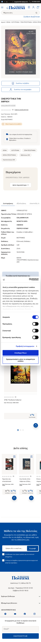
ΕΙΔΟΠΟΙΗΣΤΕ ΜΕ (20, 636)
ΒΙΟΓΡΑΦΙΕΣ (9, 119)
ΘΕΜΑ (8, 22)
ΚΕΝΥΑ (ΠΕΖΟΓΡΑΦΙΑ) (9, 155)
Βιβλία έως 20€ (25, 155)
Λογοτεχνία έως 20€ (9, 160)
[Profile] (33, 7)
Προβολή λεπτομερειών (25, 346)
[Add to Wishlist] (14, 456)
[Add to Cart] (35, 425)
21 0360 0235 (36, 2)
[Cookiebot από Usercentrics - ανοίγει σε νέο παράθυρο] (29, 279)
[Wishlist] (29, 7)
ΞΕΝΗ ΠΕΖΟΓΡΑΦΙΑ (26, 22)
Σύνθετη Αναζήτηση (32, 16)
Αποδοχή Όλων (20, 353)
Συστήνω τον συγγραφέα (22, 89)
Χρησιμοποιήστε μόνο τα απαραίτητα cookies (20, 360)
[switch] (35, 324)
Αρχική (3, 22)
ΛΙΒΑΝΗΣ (9, 117)
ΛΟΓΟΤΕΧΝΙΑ (15, 22)
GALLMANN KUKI (8, 105)
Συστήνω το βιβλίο (22, 83)
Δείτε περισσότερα (21, 185)
